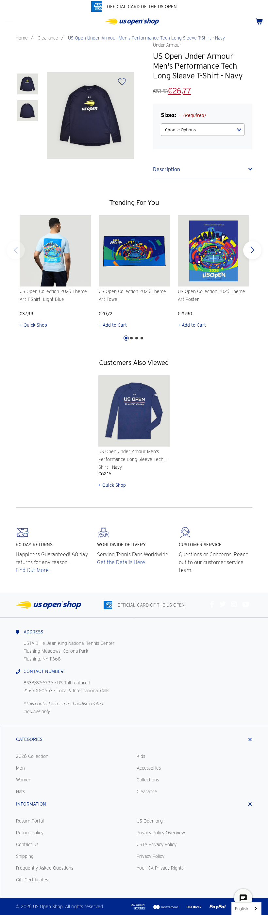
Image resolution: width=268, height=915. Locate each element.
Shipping (25, 856)
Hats (20, 791)
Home (22, 38)
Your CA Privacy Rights (160, 868)
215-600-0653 (38, 690)
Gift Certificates (32, 879)
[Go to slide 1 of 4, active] (126, 338)
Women (23, 779)
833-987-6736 (38, 682)
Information (31, 804)
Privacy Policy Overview (161, 832)
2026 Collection (32, 756)
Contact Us (27, 844)
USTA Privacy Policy (156, 844)
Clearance (48, 38)
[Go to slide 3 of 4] (136, 338)
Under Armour (167, 45)
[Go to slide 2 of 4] (131, 338)
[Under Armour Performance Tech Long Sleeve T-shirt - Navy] (27, 84)
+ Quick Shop (33, 325)
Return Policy (29, 832)
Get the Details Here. (121, 562)
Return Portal (30, 821)
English (241, 908)
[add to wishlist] (122, 83)
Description (166, 169)
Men (20, 768)
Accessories (149, 768)
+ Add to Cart (113, 325)
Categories (29, 739)
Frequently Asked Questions (44, 868)
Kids (141, 756)
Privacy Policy (150, 856)
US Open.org (150, 821)
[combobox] (246, 908)
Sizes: (183, 115)
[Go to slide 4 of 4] (16, 250)
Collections (148, 779)
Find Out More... (34, 570)
